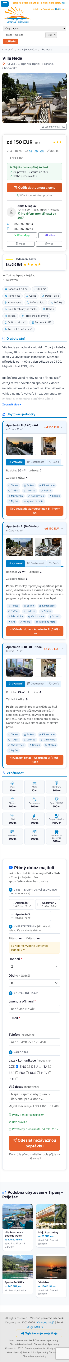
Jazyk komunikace (30, 1060)
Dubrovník (8, 49)
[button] (34, 262)
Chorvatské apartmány (34, 1356)
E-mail (14, 1018)
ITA (45, 1066)
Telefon (22, 1034)
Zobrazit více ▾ (11, 404)
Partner (26, 1352)
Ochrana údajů (45, 1322)
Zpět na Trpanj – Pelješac (20, 275)
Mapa (22, 243)
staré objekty (14, 1352)
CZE (12, 1066)
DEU (35, 1066)
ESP (12, 1073)
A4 (30, 150)
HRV (44, 1073)
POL (12, 1079)
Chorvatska (40, 1344)
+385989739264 (22, 224)
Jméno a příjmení (22, 1001)
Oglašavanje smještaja (41, 1333)
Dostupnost (37, 461)
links (33, 1352)
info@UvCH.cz (34, 1327)
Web (50, 243)
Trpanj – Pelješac (27, 49)
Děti (19, 975)
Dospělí (15, 959)
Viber (52, 235)
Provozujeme (16, 1340)
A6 (36, 150)
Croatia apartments (35, 1348)
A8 (42, 150)
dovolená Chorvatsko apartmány (41, 1340)
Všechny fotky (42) (55, 126)
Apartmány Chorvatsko (49, 1352)
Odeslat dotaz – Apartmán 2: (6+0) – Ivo (36, 631)
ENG (23, 1066)
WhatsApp (23, 235)
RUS (33, 1073)
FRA (22, 1073)
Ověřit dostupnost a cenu (37, 187)
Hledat (11, 41)
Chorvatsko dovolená (21, 1344)
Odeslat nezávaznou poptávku (37, 1143)
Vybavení (17, 461)
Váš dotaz (24, 1087)
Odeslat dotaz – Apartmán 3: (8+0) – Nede (36, 759)
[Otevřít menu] (5, 4)
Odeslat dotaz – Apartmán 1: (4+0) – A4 (36, 510)
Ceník (56, 461)
